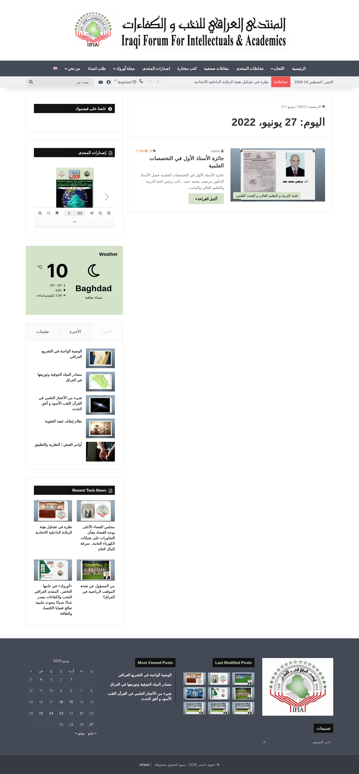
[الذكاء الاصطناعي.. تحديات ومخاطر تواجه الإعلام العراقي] (194, 693)
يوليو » (80, 733)
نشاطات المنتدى (250, 68)
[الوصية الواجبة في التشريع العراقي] (100, 358)
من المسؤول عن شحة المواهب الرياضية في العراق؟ (226, 81)
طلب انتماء (97, 68)
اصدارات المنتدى (156, 68)
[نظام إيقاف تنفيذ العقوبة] (100, 428)
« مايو (92, 733)
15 (71, 702)
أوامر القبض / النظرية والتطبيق (58, 444)
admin (215, 151)
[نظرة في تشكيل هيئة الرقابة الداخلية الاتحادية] (53, 511)
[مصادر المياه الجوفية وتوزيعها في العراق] (100, 381)
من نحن (74, 68)
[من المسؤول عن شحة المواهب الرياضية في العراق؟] (96, 570)
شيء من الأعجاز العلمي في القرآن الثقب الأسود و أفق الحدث (60, 403)
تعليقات (42, 331)
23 (61, 713)
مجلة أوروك (125, 68)
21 (81, 713)
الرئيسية (299, 68)
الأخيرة (75, 331)
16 (61, 702)
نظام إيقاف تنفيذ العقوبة (63, 421)
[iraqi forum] (179, 30)
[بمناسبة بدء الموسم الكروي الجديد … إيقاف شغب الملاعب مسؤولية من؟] (243, 678)
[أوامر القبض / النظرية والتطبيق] (100, 452)
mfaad (144, 764)
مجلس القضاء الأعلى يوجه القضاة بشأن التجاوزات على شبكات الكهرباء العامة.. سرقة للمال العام (97, 538)
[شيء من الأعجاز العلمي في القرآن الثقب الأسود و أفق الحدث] (100, 405)
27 (91, 724)
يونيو (291, 106)
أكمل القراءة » (206, 199)
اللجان (279, 68)
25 (41, 713)
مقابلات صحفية (216, 68)
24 (51, 713)
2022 (302, 106)
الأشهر (107, 331)
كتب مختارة (187, 68)
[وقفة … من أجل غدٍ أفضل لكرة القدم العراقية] (243, 708)
